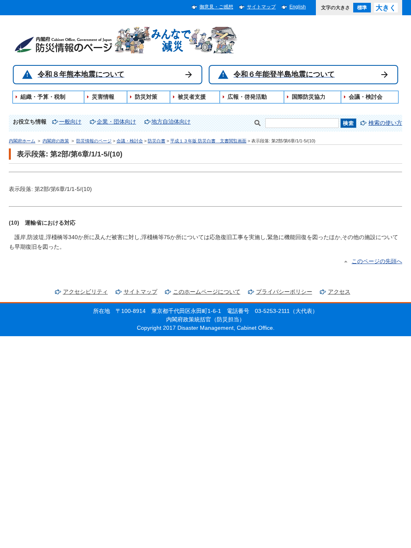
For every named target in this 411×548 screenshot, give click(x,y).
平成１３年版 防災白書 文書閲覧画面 (208, 140)
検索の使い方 (385, 123)
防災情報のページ (94, 140)
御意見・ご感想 (216, 7)
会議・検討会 (129, 140)
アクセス (339, 292)
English (297, 7)
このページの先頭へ (377, 261)
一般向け (70, 122)
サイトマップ (261, 7)
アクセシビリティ (85, 292)
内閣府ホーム (22, 140)
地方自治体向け (171, 122)
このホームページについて (206, 292)
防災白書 (156, 140)
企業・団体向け (116, 122)
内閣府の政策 (56, 140)
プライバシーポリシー (284, 292)
